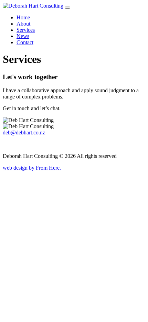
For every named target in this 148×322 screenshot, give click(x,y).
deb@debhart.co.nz (24, 132)
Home (23, 17)
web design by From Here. (32, 168)
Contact (25, 42)
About (23, 24)
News (23, 36)
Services (26, 30)
